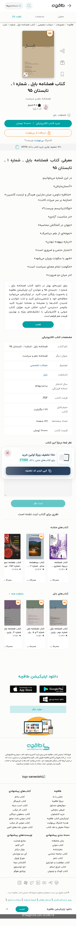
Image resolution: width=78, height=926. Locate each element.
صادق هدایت (20, 840)
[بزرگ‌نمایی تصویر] (25, 74)
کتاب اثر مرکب (20, 809)
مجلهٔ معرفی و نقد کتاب (57, 827)
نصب (38, 324)
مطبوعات (60, 24)
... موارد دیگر (38, 709)
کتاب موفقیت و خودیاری (57, 862)
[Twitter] (32, 883)
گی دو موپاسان (20, 853)
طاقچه (70, 24)
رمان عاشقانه (58, 840)
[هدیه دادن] (62, 62)
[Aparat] (26, 883)
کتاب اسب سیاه (19, 805)
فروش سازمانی (57, 809)
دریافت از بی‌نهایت (35, 133)
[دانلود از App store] (23, 689)
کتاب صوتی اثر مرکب (20, 823)
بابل (45, 375)
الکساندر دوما (19, 862)
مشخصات (39, 16)
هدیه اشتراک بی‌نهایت (57, 823)
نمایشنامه (57, 849)
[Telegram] (50, 883)
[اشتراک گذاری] (62, 51)
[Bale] (57, 883)
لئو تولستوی (20, 867)
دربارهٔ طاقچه (57, 801)
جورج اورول (19, 858)
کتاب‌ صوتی (57, 845)
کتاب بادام (19, 796)
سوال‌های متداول (58, 805)
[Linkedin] (38, 883)
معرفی (61, 16)
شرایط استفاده (30, 899)
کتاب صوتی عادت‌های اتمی (19, 827)
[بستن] (7, 453)
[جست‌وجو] (29, 5)
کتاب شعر (58, 858)
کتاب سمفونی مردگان (19, 814)
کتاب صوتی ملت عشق (19, 818)
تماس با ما (58, 796)
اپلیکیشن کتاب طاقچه (58, 818)
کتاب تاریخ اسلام (58, 867)
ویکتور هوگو (19, 871)
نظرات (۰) (16, 16)
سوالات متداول (14, 899)
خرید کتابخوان (58, 814)
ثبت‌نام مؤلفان (45, 899)
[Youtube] (44, 883)
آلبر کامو (19, 845)
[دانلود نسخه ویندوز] (53, 699)
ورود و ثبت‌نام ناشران (62, 899)
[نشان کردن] (62, 74)
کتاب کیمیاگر (19, 801)
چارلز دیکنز (20, 849)
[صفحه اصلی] (58, 6)
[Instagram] (20, 883)
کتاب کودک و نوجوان (58, 871)
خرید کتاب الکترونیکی (38, 123)
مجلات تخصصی (45, 24)
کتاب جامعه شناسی (57, 853)
